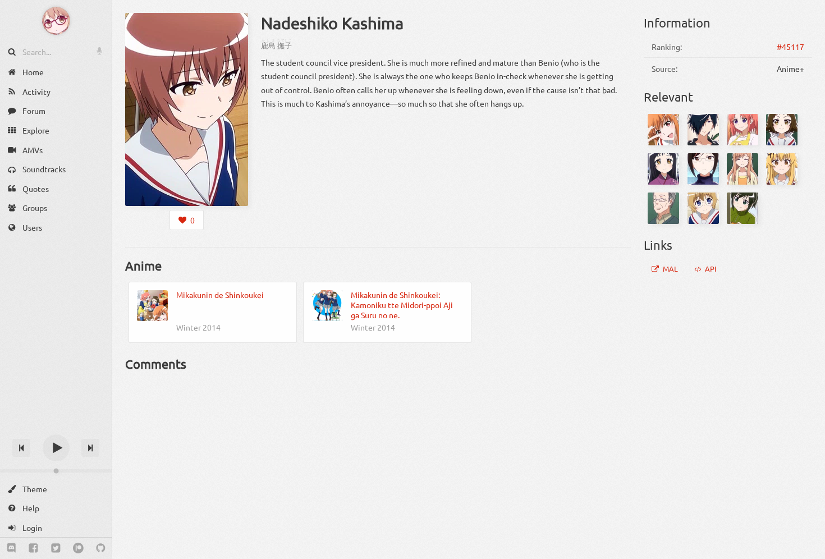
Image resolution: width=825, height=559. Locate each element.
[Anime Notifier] (56, 21)
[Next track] (90, 448)
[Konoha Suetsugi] (781, 169)
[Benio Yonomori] (663, 129)
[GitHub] (100, 548)
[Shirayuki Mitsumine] (663, 169)
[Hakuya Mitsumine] (703, 129)
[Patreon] (78, 548)
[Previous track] (21, 448)
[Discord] (11, 548)
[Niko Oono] (742, 208)
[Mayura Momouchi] (703, 208)
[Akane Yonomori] (703, 169)
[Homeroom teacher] (742, 169)
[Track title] (56, 427)
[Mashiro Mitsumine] (781, 129)
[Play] (56, 447)
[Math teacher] (663, 208)
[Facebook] (33, 548)
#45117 (790, 47)
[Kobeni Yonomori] (742, 129)
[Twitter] (56, 548)
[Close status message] (808, 551)
